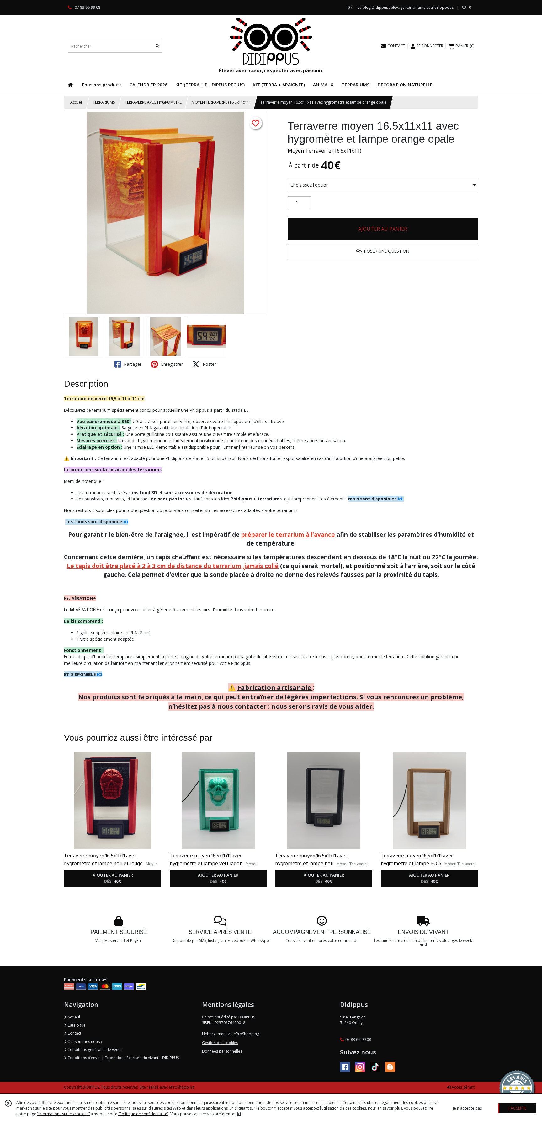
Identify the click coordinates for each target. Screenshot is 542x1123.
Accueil (76, 102)
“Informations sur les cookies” (63, 1113)
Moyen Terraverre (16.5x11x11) (324, 150)
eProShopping (181, 1087)
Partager (132, 364)
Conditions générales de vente (94, 1049)
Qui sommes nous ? (84, 1041)
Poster (208, 364)
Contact (73, 1033)
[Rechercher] (157, 46)
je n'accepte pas (467, 1108)
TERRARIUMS (104, 102)
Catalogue (76, 1025)
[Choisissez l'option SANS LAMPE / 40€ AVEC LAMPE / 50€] (383, 185)
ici (126, 522)
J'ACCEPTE (517, 1108)
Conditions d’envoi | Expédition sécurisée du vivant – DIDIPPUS (122, 1057)
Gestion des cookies (220, 1042)
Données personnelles (222, 1051)
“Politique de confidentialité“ (143, 1113)
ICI (99, 674)
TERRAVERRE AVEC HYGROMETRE (153, 102)
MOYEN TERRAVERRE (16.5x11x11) (221, 102)
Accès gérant (463, 1087)
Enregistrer (171, 364)
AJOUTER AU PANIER (382, 228)
